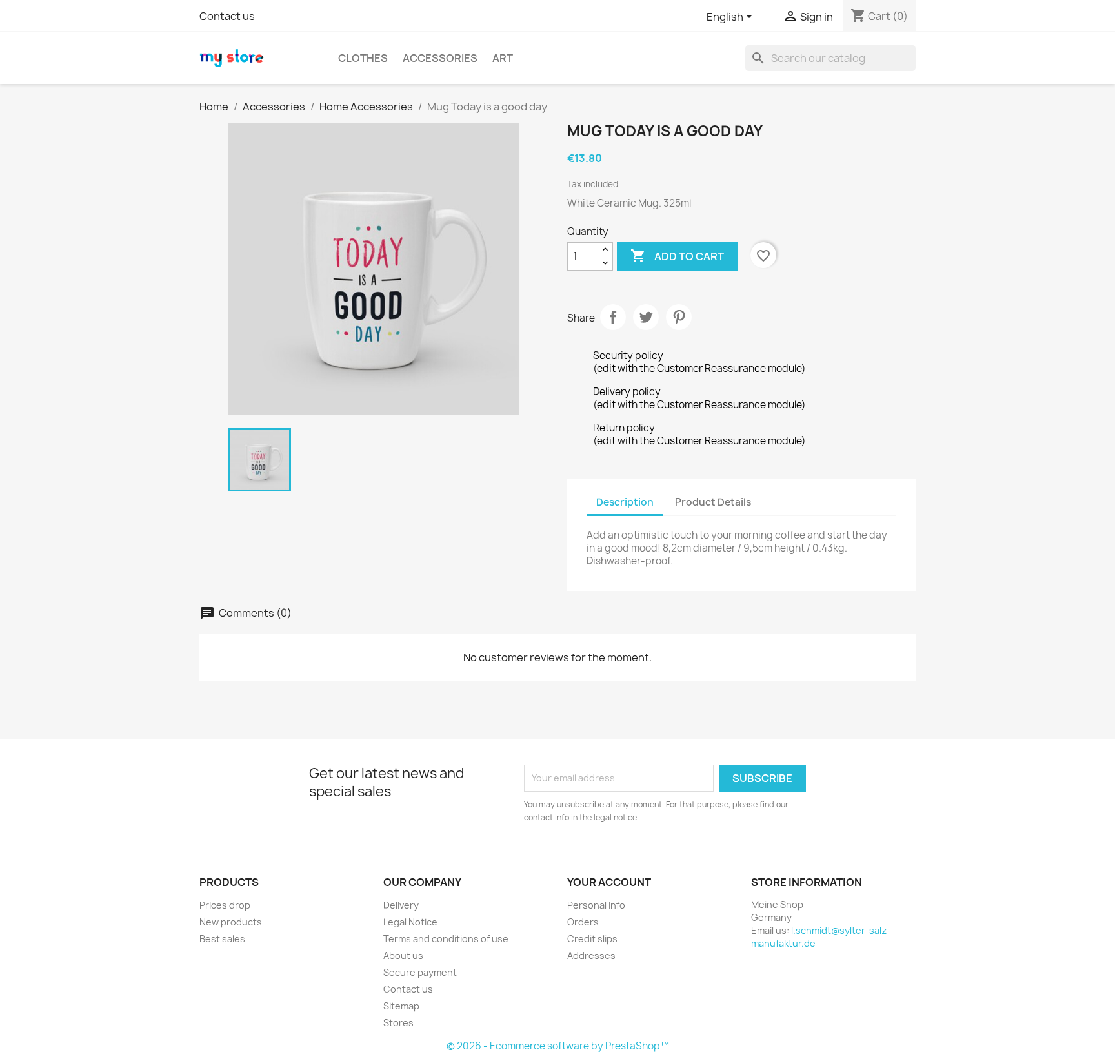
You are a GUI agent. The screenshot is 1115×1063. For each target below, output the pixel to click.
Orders (583, 922)
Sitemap (401, 1006)
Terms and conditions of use (445, 939)
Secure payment (420, 972)
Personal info (596, 905)
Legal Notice (410, 922)
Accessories (440, 58)
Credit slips (592, 939)
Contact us (227, 16)
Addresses (591, 955)
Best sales (222, 939)
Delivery (401, 905)
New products (230, 922)
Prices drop (224, 905)
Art (502, 58)
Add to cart (677, 255)
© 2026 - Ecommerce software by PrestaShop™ (558, 1046)
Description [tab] (625, 502)
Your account (609, 882)
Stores (398, 1023)
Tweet (646, 317)
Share (613, 317)
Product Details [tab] (713, 502)
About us (403, 955)
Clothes (363, 58)
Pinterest (679, 317)
